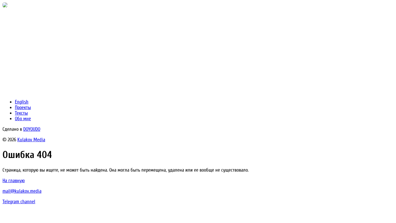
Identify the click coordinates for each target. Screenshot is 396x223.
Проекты (23, 107)
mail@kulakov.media (21, 191)
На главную (13, 180)
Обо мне (23, 118)
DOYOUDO (31, 129)
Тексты (21, 113)
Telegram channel (18, 201)
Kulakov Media (31, 139)
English (21, 102)
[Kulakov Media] (4, 6)
